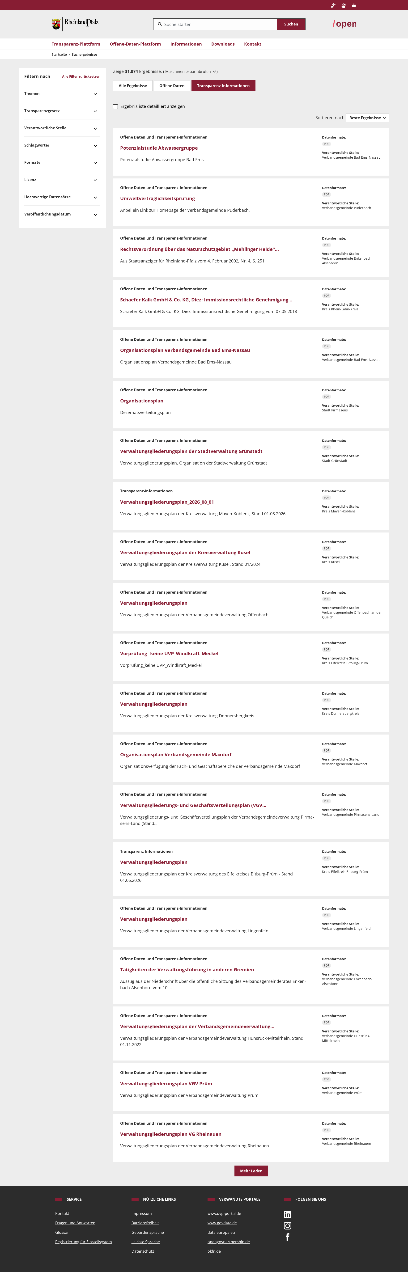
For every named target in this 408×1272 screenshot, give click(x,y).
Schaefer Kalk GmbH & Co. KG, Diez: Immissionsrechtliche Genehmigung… (206, 299)
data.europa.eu (221, 1232)
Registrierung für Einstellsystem (83, 1241)
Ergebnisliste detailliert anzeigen (152, 106)
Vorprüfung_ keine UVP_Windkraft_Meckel (169, 653)
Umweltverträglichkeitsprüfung (157, 198)
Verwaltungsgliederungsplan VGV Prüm (166, 1083)
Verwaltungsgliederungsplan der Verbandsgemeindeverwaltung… (197, 1026)
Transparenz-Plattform (76, 44)
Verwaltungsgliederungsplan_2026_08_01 (167, 502)
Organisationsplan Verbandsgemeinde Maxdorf (176, 754)
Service (74, 1199)
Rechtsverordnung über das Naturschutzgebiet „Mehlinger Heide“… (199, 249)
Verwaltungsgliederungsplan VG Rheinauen (170, 1134)
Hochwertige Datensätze (47, 196)
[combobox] (215, 24)
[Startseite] (75, 24)
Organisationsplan (141, 400)
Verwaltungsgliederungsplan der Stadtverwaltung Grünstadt (191, 451)
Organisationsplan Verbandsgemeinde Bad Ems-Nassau (185, 350)
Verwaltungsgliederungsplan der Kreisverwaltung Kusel (185, 552)
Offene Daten (172, 85)
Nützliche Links (159, 1199)
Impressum (142, 1213)
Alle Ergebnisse (133, 85)
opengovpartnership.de (229, 1241)
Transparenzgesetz (42, 110)
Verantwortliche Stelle (45, 128)
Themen (32, 93)
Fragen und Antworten (75, 1223)
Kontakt (252, 44)
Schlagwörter (36, 145)
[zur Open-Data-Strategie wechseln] (344, 24)
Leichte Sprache (146, 1241)
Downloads (223, 44)
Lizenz (30, 179)
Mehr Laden (251, 1171)
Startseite (59, 54)
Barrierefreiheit (145, 1223)
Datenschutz (143, 1251)
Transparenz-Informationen (223, 85)
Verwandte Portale (239, 1199)
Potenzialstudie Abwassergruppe (159, 148)
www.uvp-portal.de (224, 1213)
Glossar (62, 1232)
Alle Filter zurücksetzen (81, 76)
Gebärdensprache (148, 1232)
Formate (32, 162)
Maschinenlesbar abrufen (188, 71)
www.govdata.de (222, 1223)
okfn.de (214, 1251)
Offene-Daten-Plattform (135, 44)
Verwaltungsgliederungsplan (153, 603)
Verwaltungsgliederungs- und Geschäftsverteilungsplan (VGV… (193, 805)
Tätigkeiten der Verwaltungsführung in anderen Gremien (187, 969)
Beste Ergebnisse (365, 117)
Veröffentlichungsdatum (47, 214)
